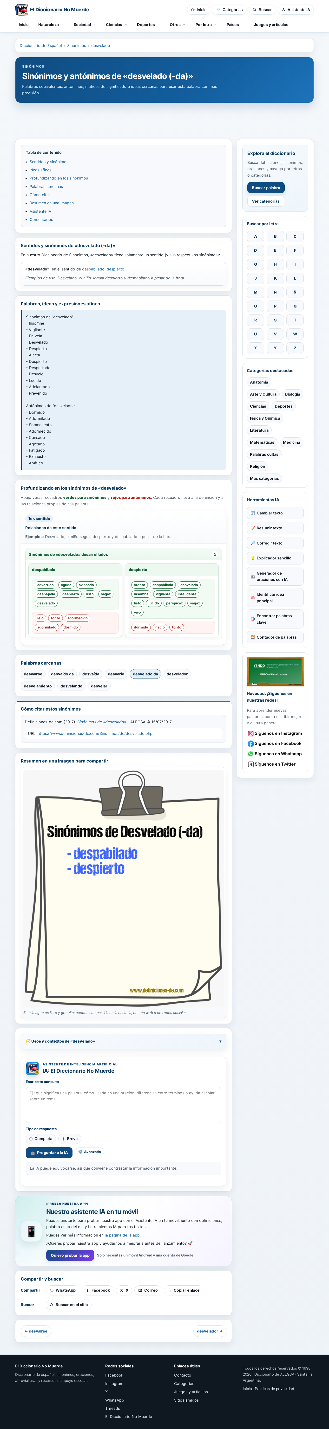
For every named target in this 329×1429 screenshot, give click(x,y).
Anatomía (259, 382)
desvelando (71, 686)
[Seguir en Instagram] (275, 733)
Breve (72, 1138)
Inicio (24, 24)
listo (90, 594)
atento (139, 585)
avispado (86, 585)
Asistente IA (40, 211)
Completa (43, 1138)
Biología (292, 394)
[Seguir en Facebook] (275, 743)
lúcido (154, 603)
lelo (40, 618)
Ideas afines (40, 169)
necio (160, 627)
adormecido (77, 618)
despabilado (93, 269)
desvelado (100, 45)
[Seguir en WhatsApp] (275, 753)
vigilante (163, 594)
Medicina (291, 442)
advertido (45, 585)
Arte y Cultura (263, 394)
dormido (71, 627)
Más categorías (264, 478)
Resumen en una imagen (52, 202)
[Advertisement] (164, 118)
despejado (46, 594)
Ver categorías (266, 201)
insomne (141, 594)
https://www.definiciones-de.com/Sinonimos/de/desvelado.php (95, 733)
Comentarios (41, 219)
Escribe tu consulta (42, 1082)
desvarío (116, 674)
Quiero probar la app (70, 1255)
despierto (115, 269)
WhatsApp (114, 1400)
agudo (66, 585)
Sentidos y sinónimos (49, 161)
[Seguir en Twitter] (275, 764)
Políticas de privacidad (274, 1388)
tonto (55, 618)
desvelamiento (38, 686)
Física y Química (265, 418)
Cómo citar (40, 194)
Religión (257, 466)
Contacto (182, 1375)
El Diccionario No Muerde (128, 1416)
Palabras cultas (264, 454)
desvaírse (33, 674)
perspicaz (174, 603)
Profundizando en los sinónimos (59, 178)
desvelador (177, 674)
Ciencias (258, 406)
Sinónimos (76, 45)
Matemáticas (262, 442)
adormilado (46, 627)
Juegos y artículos (271, 24)
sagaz (106, 594)
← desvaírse (35, 1331)
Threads (112, 1408)
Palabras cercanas (46, 186)
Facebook (114, 1375)
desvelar (99, 686)
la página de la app (122, 1235)
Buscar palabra (266, 187)
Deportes (284, 406)
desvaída (90, 674)
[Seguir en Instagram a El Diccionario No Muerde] (275, 671)
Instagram (114, 1383)
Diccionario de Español (41, 45)
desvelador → (210, 1331)
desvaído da (62, 674)
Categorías (184, 1383)
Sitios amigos (186, 1400)
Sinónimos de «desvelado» (101, 721)
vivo (137, 612)
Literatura (259, 430)
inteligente (187, 594)
